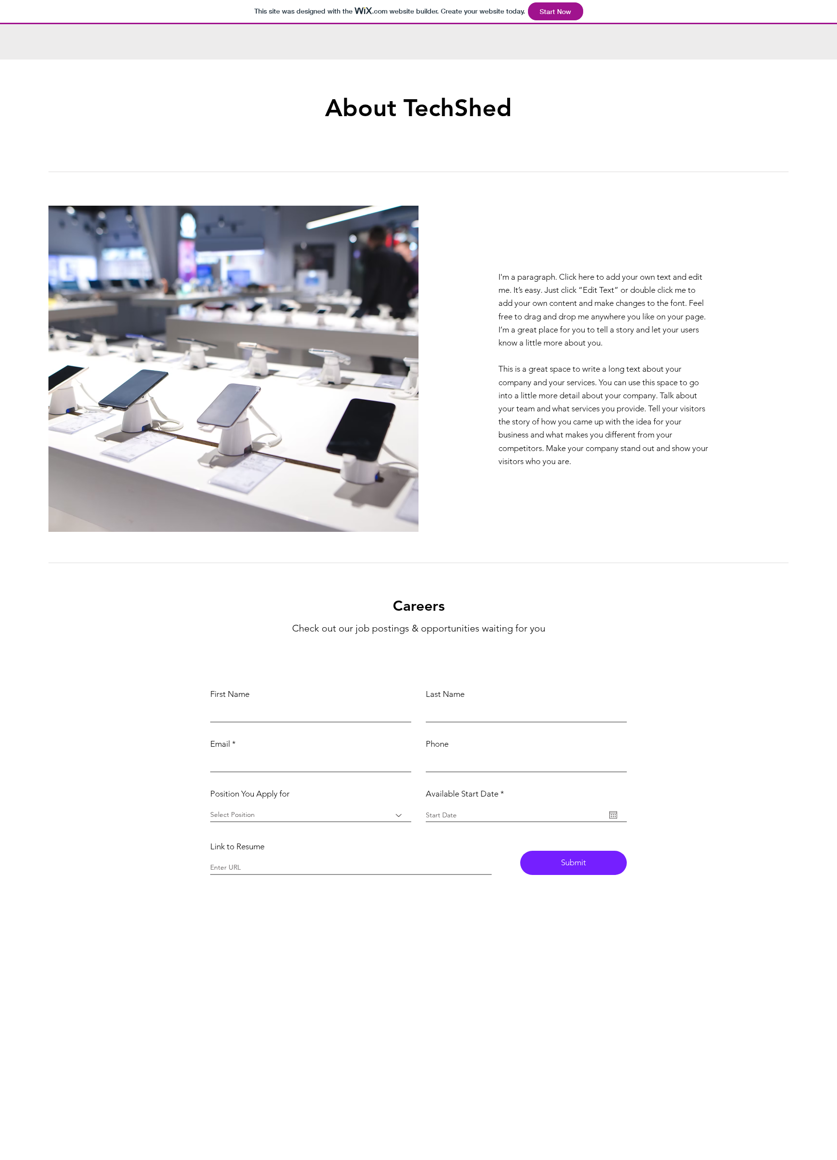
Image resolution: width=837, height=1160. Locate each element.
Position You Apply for (250, 794)
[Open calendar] (613, 815)
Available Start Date (467, 794)
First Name (229, 694)
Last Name (445, 694)
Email (220, 744)
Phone (437, 744)
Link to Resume (237, 847)
